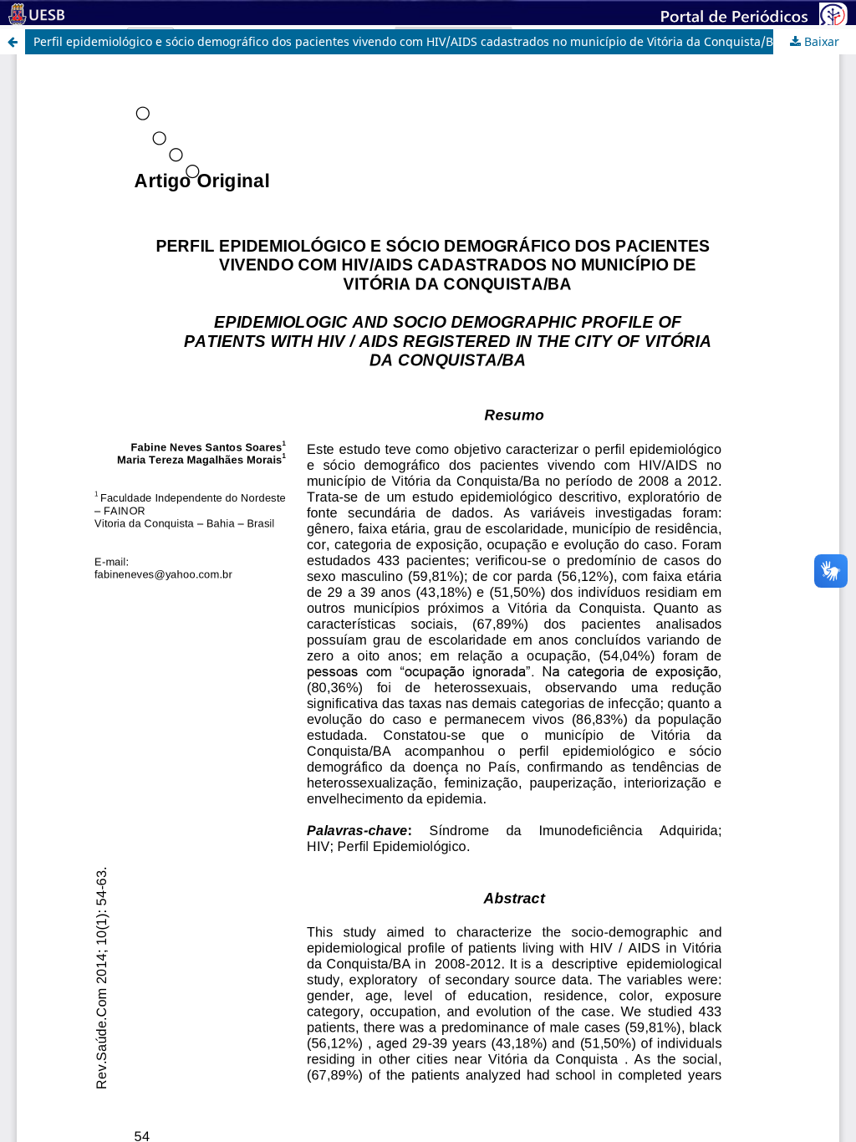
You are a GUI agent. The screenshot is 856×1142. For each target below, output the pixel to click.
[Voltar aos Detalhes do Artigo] (12, 41)
